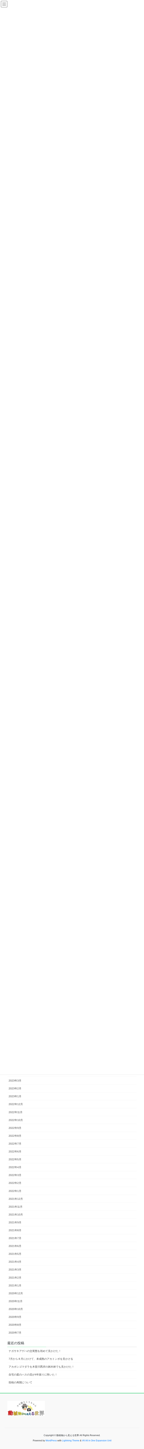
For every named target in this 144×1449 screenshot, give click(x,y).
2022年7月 (15, 1143)
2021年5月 (15, 1253)
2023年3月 (15, 1080)
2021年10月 (16, 1214)
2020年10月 (16, 1309)
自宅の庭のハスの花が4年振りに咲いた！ (33, 1374)
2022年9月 (15, 1127)
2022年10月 (16, 1120)
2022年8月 (15, 1135)
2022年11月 (15, 1112)
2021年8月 (15, 1230)
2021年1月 (15, 1285)
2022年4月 (15, 1167)
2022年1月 (15, 1190)
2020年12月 (16, 1293)
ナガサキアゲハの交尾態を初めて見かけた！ (35, 1350)
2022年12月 (16, 1104)
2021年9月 (15, 1222)
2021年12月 (16, 1198)
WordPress (51, 1440)
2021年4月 (15, 1261)
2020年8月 (15, 1324)
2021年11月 (15, 1206)
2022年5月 (15, 1159)
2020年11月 (15, 1301)
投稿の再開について (20, 1382)
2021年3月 (15, 1269)
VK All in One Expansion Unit (96, 1440)
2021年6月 (15, 1245)
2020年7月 (15, 1332)
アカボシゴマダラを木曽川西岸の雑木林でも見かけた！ (41, 1366)
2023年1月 (15, 1096)
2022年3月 (15, 1175)
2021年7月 (15, 1238)
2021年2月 (15, 1277)
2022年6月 (15, 1151)
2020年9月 (15, 1316)
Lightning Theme (70, 1440)
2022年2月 (15, 1182)
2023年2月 (15, 1088)
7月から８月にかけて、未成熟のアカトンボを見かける (41, 1358)
